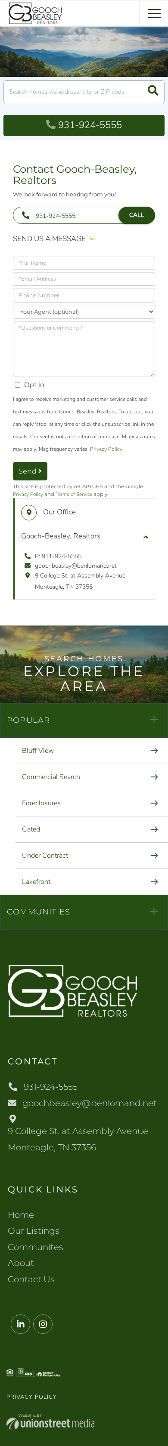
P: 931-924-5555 (58, 556)
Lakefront (36, 882)
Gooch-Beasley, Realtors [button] (60, 536)
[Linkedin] (20, 1324)
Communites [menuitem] (35, 1247)
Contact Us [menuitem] (31, 1279)
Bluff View (38, 750)
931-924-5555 (90, 125)
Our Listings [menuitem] (33, 1231)
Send (28, 471)
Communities (38, 912)
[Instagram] (43, 1324)
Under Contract (45, 855)
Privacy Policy (106, 449)
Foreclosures (41, 803)
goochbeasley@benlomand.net (76, 566)
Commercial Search (51, 777)
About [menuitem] (21, 1263)
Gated (31, 829)
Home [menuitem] (21, 1215)
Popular (28, 720)
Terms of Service (74, 494)
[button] (153, 91)
